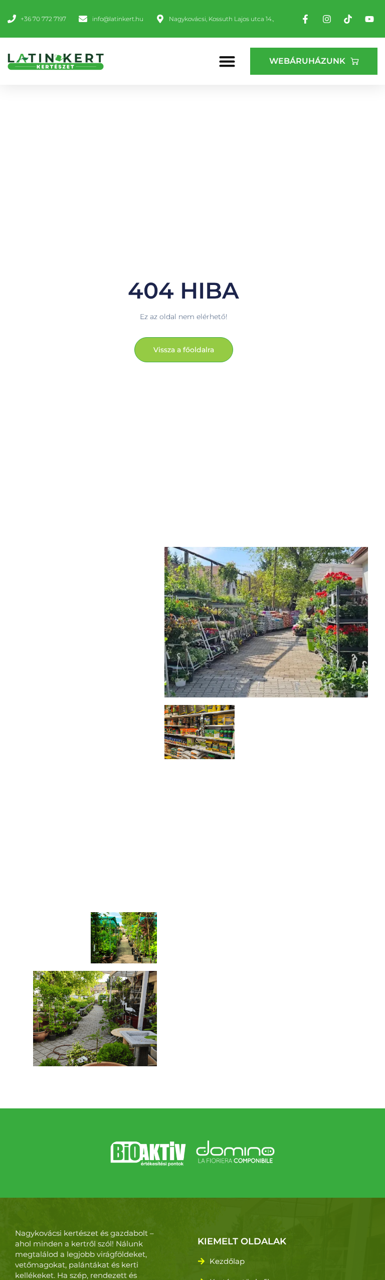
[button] (227, 61)
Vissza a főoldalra (183, 349)
